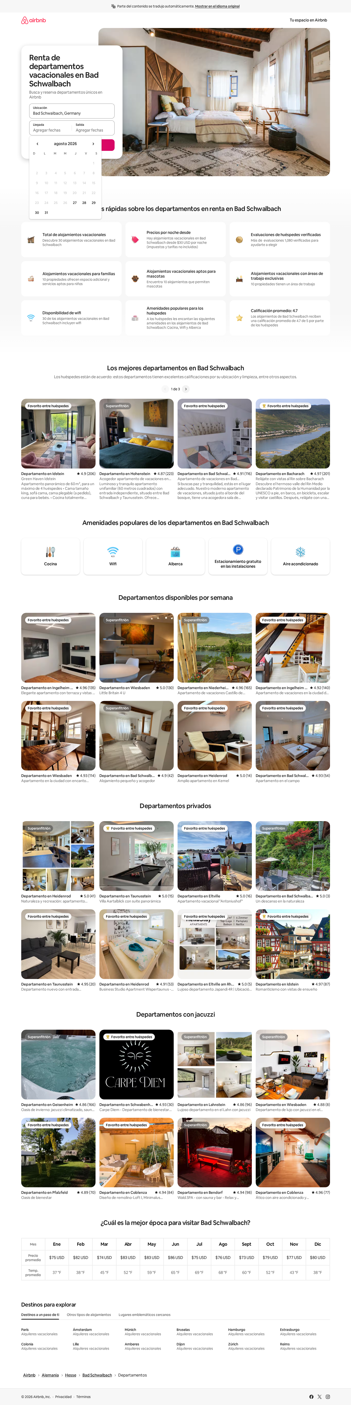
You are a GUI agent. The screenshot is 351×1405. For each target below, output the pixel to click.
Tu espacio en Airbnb (308, 20)
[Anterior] (165, 389)
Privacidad (63, 1397)
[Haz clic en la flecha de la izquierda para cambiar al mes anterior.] (37, 143)
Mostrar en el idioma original (217, 6)
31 (46, 212)
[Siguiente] (186, 389)
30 (37, 212)
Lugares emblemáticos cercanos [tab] (145, 1315)
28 (84, 203)
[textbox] (50, 130)
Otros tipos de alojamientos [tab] (89, 1315)
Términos (83, 1397)
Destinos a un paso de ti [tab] (40, 1315)
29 (94, 203)
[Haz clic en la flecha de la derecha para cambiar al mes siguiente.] (93, 143)
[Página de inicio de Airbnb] (33, 20)
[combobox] (72, 113)
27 (75, 203)
